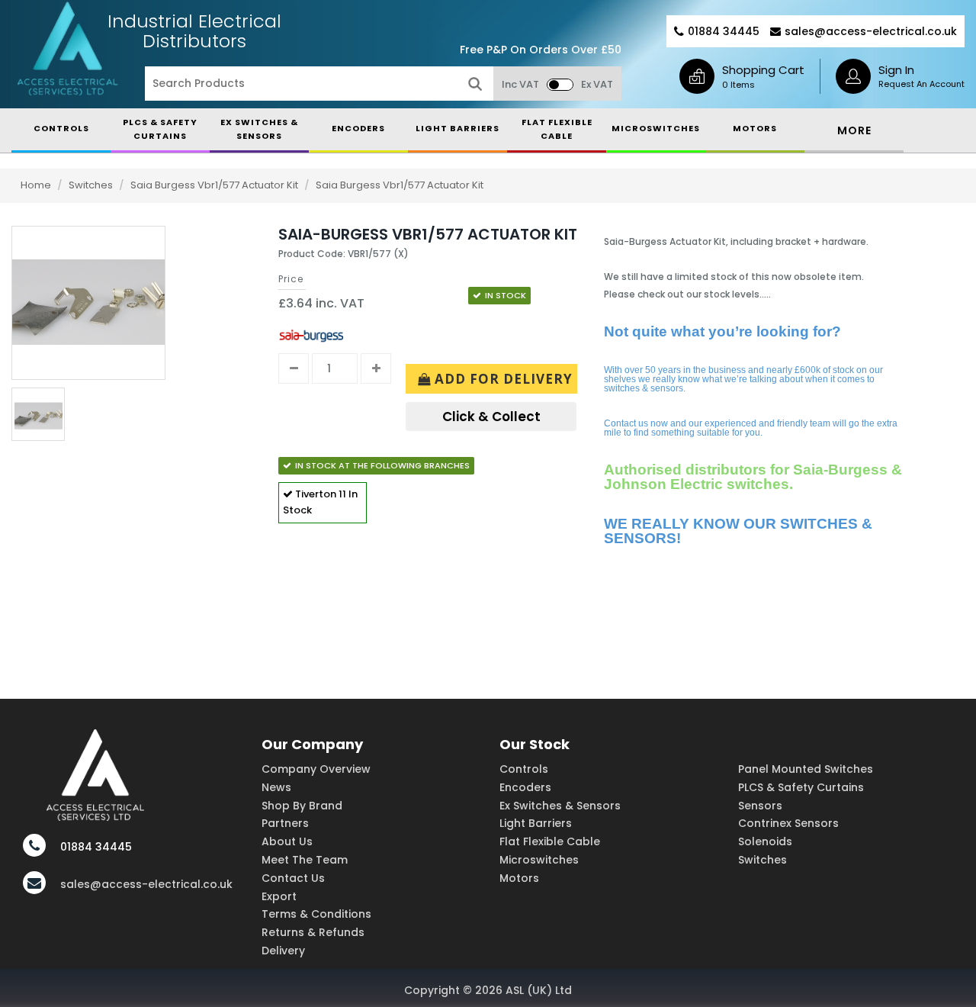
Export (279, 896)
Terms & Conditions (316, 914)
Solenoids (765, 841)
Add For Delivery (502, 379)
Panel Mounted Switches (805, 769)
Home (36, 185)
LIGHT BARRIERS (457, 128)
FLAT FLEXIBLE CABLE (557, 129)
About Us (287, 841)
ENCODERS (358, 128)
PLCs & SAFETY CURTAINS (160, 129)
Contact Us (293, 878)
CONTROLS (61, 128)
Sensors (760, 805)
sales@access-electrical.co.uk (871, 31)
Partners (285, 823)
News (276, 787)
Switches (92, 185)
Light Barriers (535, 823)
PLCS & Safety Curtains (801, 787)
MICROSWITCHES (656, 128)
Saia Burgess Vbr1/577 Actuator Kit (215, 185)
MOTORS (755, 128)
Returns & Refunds (313, 932)
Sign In (896, 70)
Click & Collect (491, 416)
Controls (523, 769)
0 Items (738, 85)
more (854, 130)
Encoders (525, 787)
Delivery (283, 950)
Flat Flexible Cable (549, 841)
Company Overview (316, 769)
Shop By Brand (302, 805)
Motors (519, 878)
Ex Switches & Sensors (259, 129)
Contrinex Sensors (788, 823)
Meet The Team (305, 859)
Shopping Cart (763, 70)
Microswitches (539, 859)
